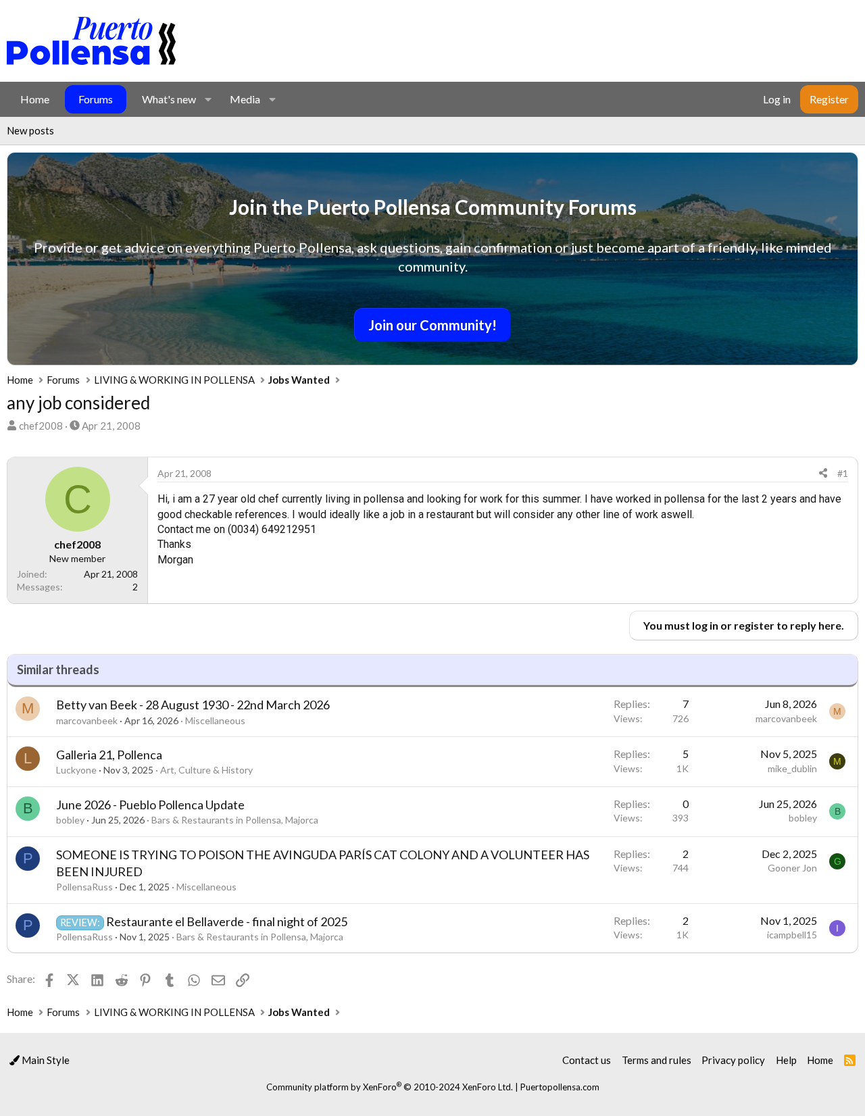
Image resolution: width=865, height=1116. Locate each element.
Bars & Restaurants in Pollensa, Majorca (234, 820)
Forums (95, 99)
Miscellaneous (215, 720)
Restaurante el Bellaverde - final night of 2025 (226, 921)
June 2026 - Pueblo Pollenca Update (150, 804)
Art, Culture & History (206, 770)
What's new (169, 99)
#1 (842, 473)
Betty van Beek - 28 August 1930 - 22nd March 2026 (193, 704)
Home (34, 99)
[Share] (823, 473)
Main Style (45, 1060)
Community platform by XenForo (389, 1087)
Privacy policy (733, 1060)
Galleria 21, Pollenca (109, 754)
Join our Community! (432, 325)
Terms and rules (656, 1060)
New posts (30, 130)
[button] (207, 99)
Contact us (586, 1060)
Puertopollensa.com (559, 1087)
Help (786, 1060)
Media (245, 99)
